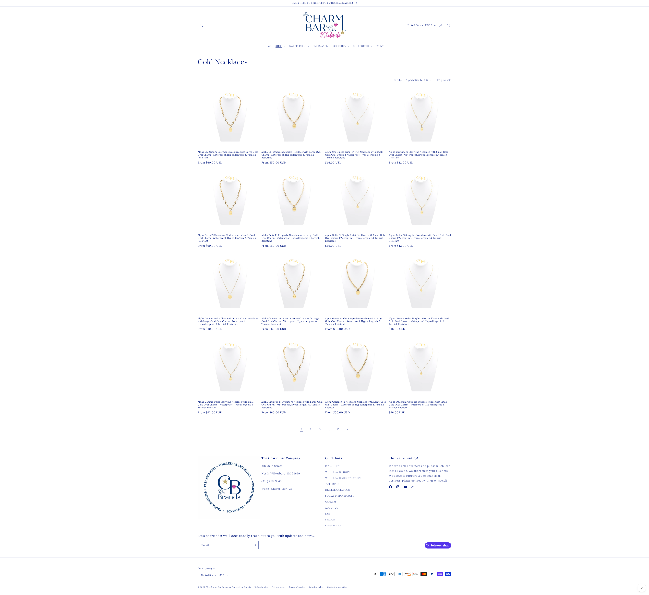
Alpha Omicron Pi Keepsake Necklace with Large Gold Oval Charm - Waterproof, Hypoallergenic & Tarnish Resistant (355, 405)
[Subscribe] (254, 545)
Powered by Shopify (241, 587)
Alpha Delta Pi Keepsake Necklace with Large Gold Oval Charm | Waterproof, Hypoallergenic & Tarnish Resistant (290, 238)
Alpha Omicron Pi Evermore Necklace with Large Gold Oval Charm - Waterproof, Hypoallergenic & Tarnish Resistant (292, 405)
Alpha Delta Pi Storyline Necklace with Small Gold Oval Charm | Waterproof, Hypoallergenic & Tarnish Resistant (420, 238)
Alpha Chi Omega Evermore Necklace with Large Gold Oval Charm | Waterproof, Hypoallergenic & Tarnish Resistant (228, 155)
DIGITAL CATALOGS (337, 489)
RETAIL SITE (333, 466)
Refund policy (261, 587)
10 (338, 429)
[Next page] (347, 429)
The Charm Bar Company (218, 587)
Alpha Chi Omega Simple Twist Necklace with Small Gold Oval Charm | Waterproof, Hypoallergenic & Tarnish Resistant (354, 155)
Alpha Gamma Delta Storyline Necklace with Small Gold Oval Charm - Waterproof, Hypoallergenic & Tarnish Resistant (226, 405)
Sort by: (398, 79)
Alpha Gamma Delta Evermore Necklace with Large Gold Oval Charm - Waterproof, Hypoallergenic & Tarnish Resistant (290, 321)
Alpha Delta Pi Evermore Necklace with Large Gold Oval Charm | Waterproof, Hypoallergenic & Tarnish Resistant (227, 238)
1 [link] (301, 429)
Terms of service (297, 587)
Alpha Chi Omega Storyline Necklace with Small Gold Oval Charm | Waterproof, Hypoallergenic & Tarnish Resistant (419, 155)
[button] (201, 25)
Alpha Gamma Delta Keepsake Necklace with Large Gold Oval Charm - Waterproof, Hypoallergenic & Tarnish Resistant (353, 321)
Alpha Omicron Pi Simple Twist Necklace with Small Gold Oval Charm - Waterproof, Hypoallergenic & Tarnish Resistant (418, 405)
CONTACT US (333, 525)
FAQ (327, 513)
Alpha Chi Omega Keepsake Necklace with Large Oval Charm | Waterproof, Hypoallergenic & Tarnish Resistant (291, 155)
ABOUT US (331, 507)
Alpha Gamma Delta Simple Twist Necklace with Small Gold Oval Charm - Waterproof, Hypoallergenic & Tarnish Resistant (419, 321)
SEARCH (330, 519)
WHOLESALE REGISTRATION (343, 478)
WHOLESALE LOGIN (337, 472)
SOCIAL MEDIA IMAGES (339, 495)
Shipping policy (316, 587)
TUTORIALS (332, 483)
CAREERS (330, 501)
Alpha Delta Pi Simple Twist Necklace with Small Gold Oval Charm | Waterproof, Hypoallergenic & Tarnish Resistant (355, 238)
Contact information (337, 587)
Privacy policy (279, 587)
